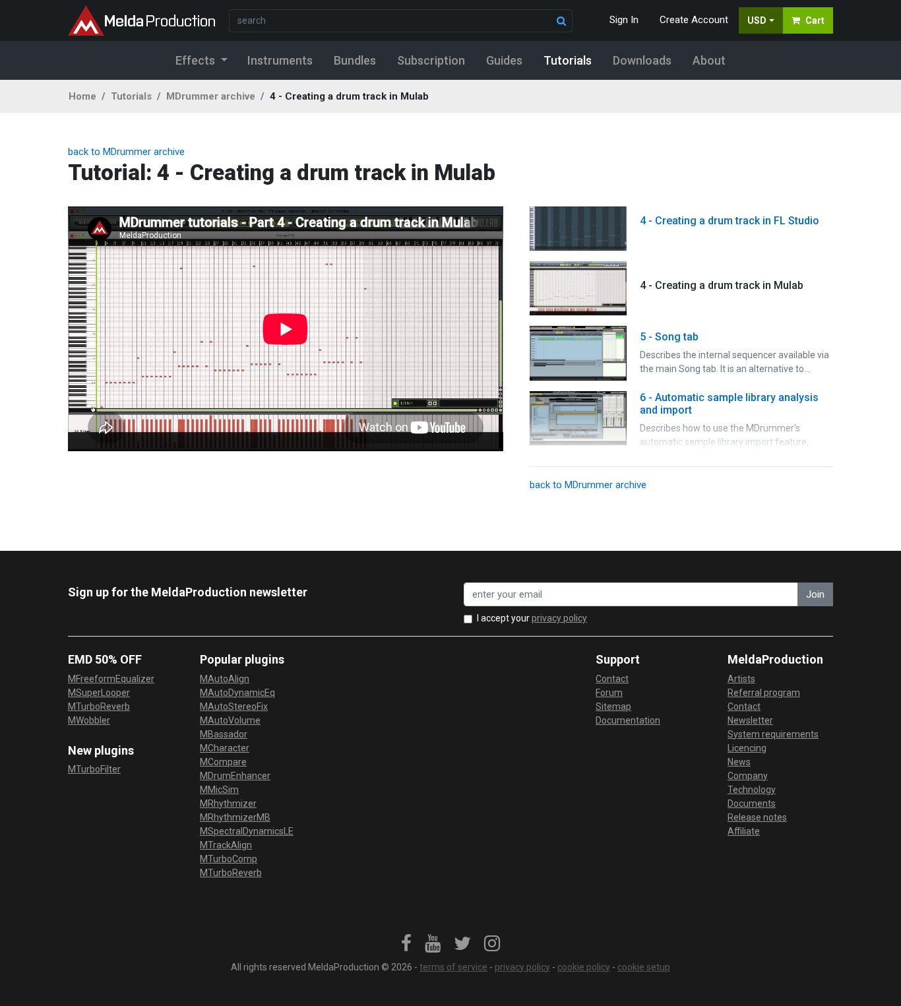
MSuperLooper (99, 692)
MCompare (223, 762)
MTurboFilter (94, 769)
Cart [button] (814, 20)
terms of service (453, 967)
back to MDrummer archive (126, 152)
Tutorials (131, 96)
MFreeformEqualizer (111, 679)
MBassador (223, 734)
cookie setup (643, 967)
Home (82, 96)
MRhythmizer (228, 803)
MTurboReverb (99, 706)
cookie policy (583, 967)
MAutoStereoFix (234, 706)
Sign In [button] (623, 20)
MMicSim (219, 789)
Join (815, 594)
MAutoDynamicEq (237, 692)
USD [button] (756, 20)
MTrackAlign (226, 845)
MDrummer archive (210, 96)
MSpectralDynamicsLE (247, 831)
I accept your (532, 618)
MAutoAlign (224, 679)
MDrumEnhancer (235, 775)
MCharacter (224, 748)
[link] (406, 943)
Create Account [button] (694, 20)
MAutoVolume (230, 720)
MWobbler (89, 720)
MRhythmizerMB (235, 817)
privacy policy (559, 618)
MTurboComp (228, 859)
